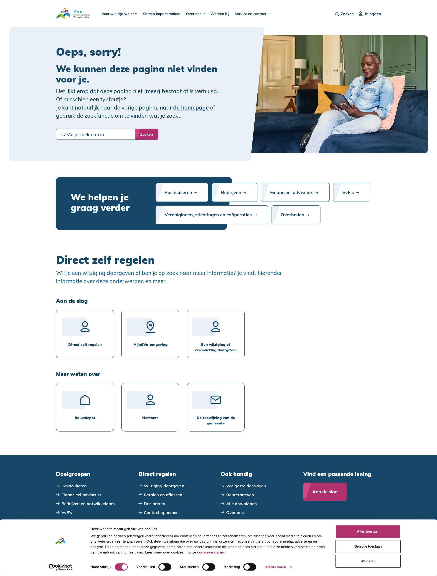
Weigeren (368, 561)
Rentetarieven (240, 494)
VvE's (348, 192)
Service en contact (251, 13)
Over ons (194, 13)
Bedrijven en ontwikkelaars (88, 503)
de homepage (191, 107)
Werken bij (220, 13)
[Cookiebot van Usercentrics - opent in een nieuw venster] (60, 567)
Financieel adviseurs (291, 192)
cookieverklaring (211, 552)
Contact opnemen (161, 512)
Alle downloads (241, 503)
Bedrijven (231, 192)
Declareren (154, 503)
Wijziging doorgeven (164, 486)
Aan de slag (325, 491)
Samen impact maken (161, 13)
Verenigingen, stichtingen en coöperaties (208, 214)
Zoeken (347, 13)
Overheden (292, 214)
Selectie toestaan (368, 546)
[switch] (164, 567)
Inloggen (373, 13)
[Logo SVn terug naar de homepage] (73, 13)
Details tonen (275, 567)
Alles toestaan (368, 531)
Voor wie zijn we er (118, 13)
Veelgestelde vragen (246, 486)
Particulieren (178, 192)
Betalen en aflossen (163, 494)
